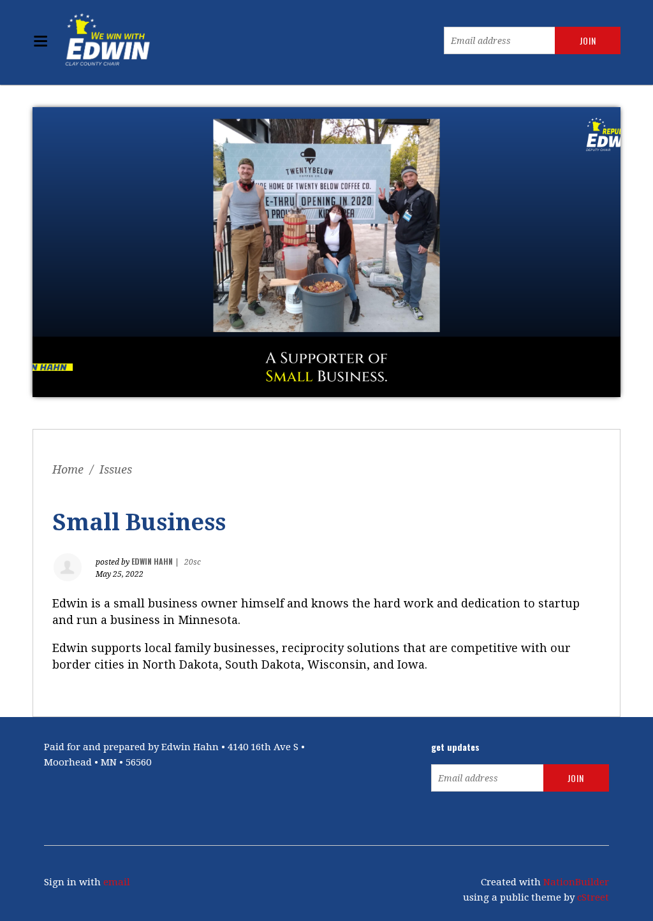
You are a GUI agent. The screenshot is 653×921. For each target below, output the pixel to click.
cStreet (593, 897)
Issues (115, 469)
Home (68, 469)
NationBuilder (576, 882)
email (116, 882)
